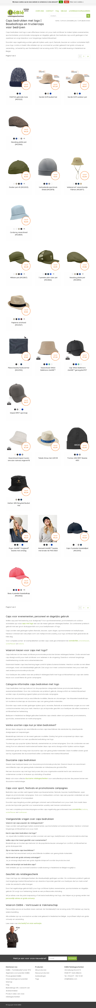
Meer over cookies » (77, 2)
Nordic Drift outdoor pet (77, 97)
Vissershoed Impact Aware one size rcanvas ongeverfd (19, 459)
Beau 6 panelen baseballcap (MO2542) (19, 594)
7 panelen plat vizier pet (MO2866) (48, 278)
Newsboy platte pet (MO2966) (18, 143)
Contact (50, 11)
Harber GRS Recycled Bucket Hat (19, 504)
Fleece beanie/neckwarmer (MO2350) (18, 369)
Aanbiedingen (40, 976)
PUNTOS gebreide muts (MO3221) (19, 98)
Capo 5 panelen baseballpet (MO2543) (77, 549)
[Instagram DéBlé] (79, 985)
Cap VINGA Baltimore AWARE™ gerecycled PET (77, 369)
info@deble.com (70, 979)
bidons (21, 644)
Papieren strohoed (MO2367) (18, 324)
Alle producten (40, 970)
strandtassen (84, 641)
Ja (61, 2)
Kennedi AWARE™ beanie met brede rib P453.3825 (48, 549)
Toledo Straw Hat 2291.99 (48, 458)
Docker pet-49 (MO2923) (18, 187)
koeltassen (22, 812)
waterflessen (11, 644)
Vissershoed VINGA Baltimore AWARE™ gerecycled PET (48, 369)
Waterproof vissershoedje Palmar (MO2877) (77, 188)
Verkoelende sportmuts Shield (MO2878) (48, 188)
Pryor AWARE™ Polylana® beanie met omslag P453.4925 (19, 549)
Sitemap (9, 982)
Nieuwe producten (42, 973)
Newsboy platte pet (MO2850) (77, 278)
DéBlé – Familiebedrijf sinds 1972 (18, 970)
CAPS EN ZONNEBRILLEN (69, 21)
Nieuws (64, 11)
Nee (66, 2)
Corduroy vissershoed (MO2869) (18, 233)
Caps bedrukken (84, 21)
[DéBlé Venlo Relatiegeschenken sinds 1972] (18, 12)
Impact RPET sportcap (19, 413)
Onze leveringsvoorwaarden (17, 979)
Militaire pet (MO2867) (18, 277)
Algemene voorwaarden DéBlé (18, 973)
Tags (37, 979)
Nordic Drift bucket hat (48, 97)
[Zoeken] (88, 16)
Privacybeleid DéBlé (13, 976)
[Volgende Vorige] (88, 56)
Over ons (40, 11)
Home (57, 21)
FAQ (57, 11)
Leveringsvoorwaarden (79, 11)
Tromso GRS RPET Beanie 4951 (77, 459)
